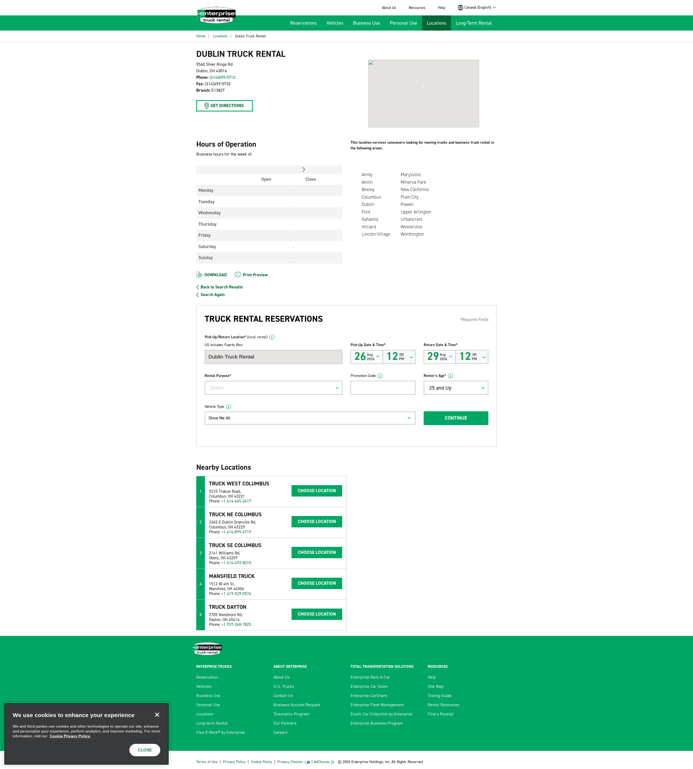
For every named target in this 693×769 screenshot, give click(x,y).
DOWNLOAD (215, 275)
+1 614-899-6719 (236, 532)
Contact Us (283, 695)
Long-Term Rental (474, 23)
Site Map (435, 686)
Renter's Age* (435, 375)
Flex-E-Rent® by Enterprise (220, 732)
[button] (423, 87)
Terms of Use (207, 761)
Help (441, 7)
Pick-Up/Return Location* (236, 337)
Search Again (213, 294)
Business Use (366, 23)
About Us (389, 7)
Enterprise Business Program (377, 723)
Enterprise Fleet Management (377, 705)
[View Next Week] (303, 170)
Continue (456, 418)
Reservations (303, 23)
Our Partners (284, 723)
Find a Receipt (440, 714)
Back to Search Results (222, 287)
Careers (280, 732)
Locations (436, 23)
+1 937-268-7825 (236, 624)
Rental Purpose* (218, 375)
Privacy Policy (234, 761)
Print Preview (255, 275)
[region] (86, 734)
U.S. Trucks (283, 686)
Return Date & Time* (440, 344)
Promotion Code (363, 375)
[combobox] (480, 7)
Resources (417, 7)
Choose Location (317, 491)
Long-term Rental (212, 723)
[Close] (157, 715)
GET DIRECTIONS (227, 106)
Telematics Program (291, 714)
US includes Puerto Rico (224, 344)
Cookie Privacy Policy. (70, 736)
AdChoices (322, 761)
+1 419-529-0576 (236, 593)
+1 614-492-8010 (236, 563)
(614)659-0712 (222, 77)
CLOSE (145, 750)
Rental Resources (443, 705)
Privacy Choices (290, 761)
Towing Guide (440, 695)
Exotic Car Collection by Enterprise (382, 714)
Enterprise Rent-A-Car (370, 677)
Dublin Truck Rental (250, 36)
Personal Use (403, 23)
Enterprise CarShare (369, 695)
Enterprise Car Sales (369, 686)
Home (200, 36)
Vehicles (334, 23)
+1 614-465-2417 (236, 501)
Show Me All (219, 418)
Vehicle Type (214, 406)
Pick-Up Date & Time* (368, 344)
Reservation (207, 677)
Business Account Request (296, 705)
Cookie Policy (261, 761)
